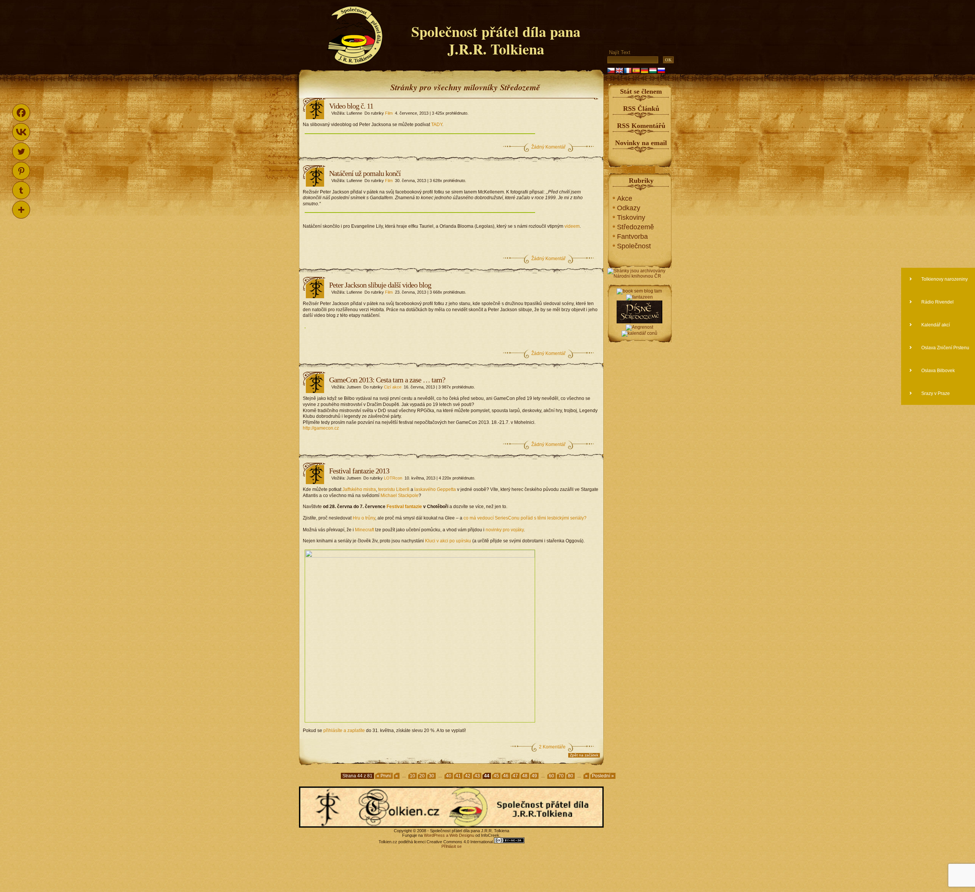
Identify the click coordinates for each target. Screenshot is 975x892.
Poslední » (603, 776)
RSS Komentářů (641, 125)
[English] (619, 70)
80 (570, 776)
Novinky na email (641, 143)
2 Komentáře (552, 747)
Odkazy (628, 208)
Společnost (634, 246)
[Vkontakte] (21, 132)
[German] (644, 70)
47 (515, 776)
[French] (627, 70)
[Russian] (661, 70)
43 (477, 776)
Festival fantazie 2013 (359, 471)
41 (458, 776)
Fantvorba (632, 236)
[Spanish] (636, 70)
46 (505, 776)
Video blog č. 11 (351, 106)
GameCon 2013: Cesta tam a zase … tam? (387, 380)
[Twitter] (21, 151)
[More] (21, 210)
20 (422, 776)
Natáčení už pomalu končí (365, 173)
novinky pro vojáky (505, 529)
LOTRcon (393, 478)
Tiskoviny (631, 217)
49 (534, 776)
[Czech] (611, 70)
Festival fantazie (404, 506)
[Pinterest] (21, 171)
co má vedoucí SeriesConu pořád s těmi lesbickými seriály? (525, 518)
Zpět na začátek (584, 755)
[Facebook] (21, 112)
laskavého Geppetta (435, 489)
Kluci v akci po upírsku (448, 541)
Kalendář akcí (935, 325)
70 (561, 776)
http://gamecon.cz (321, 428)
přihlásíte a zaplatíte (344, 730)
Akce (624, 198)
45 (496, 776)
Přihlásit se (451, 846)
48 (524, 776)
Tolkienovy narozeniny (944, 279)
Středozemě (635, 227)
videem (572, 226)
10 (412, 776)
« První (384, 776)
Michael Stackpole (399, 495)
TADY (436, 124)
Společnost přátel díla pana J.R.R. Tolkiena (495, 40)
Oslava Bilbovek (937, 370)
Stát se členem (641, 91)
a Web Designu (459, 835)
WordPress (434, 835)
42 (467, 776)
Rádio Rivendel (937, 302)
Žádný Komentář (548, 147)
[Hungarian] (653, 70)
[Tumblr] (21, 190)
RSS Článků (641, 108)
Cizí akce (392, 387)
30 (431, 776)
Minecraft (364, 529)
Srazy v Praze (935, 393)
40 (448, 776)
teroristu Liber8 (393, 489)
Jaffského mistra (359, 489)
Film (389, 113)
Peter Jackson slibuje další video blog (380, 285)
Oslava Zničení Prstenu (944, 347)
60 (551, 776)
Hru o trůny (364, 518)
